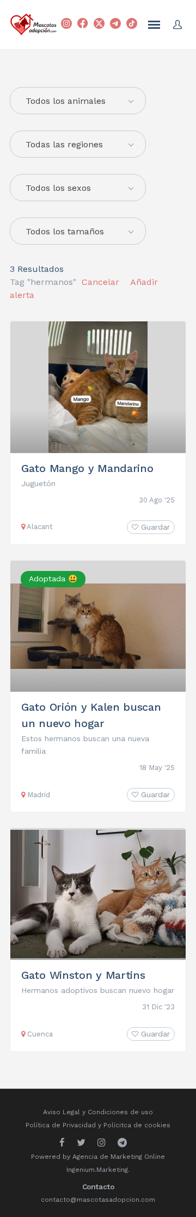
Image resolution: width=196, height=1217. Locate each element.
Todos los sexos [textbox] (58, 188)
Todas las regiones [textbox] (64, 144)
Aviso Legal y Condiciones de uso (98, 1112)
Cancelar (100, 282)
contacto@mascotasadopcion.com (98, 1199)
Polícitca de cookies (136, 1125)
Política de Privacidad (61, 1125)
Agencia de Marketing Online (118, 1156)
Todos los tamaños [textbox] (65, 231)
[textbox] (77, 101)
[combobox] (78, 144)
